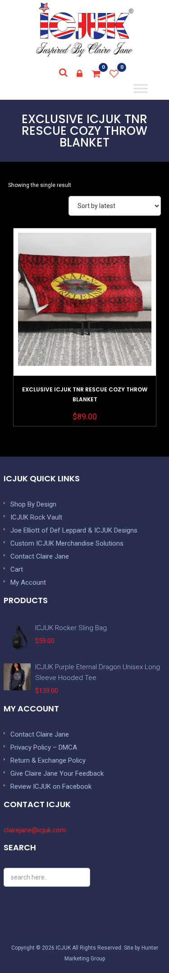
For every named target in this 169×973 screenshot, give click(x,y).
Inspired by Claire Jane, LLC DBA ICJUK (84, 30)
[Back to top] (142, 946)
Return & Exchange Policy (48, 760)
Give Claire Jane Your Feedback (57, 773)
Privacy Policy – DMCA (43, 747)
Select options (84, 324)
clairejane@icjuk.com (35, 830)
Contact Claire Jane (39, 556)
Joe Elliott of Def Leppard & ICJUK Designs (73, 530)
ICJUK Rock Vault (36, 517)
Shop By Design (33, 504)
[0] (96, 73)
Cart (16, 569)
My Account (28, 582)
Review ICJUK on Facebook (50, 786)
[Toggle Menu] (141, 88)
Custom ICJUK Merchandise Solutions (66, 543)
